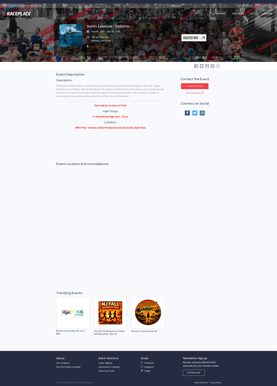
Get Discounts (193, 372)
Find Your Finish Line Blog (68, 367)
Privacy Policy (215, 383)
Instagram (149, 367)
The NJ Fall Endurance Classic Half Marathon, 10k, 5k (109, 333)
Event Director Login (267, 5)
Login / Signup (105, 363)
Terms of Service (201, 383)
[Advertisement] (110, 145)
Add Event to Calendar (109, 367)
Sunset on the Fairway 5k (144, 331)
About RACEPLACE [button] (245, 5)
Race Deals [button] (238, 13)
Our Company (62, 363)
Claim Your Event (106, 371)
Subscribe (267, 13)
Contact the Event (195, 86)
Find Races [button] (220, 13)
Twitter (147, 371)
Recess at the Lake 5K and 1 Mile (70, 332)
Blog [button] (253, 13)
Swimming (96, 46)
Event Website (193, 93)
